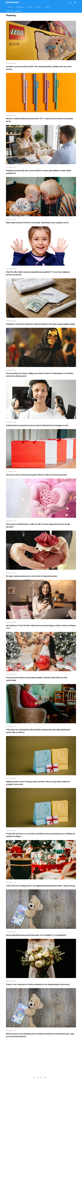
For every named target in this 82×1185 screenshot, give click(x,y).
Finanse (47, 7)
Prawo (30, 7)
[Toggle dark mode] (70, 2)
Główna (10, 7)
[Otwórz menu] (74, 2)
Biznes (38, 7)
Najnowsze (20, 7)
